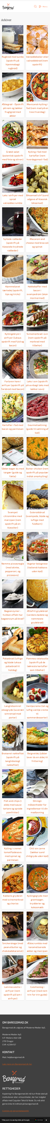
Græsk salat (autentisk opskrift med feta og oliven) (12, 155)
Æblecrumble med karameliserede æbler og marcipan (37, 947)
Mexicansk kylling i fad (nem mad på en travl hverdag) (37, 108)
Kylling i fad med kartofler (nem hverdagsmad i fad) (37, 155)
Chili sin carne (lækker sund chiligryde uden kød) (37, 852)
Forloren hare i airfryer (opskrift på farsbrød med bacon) (12, 385)
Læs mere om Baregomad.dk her (17, 1064)
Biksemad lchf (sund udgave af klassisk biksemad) (37, 199)
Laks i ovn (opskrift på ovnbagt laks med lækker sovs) (37, 385)
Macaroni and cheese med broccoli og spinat (37, 243)
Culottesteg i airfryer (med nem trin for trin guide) (37, 990)
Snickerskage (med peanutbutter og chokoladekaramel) (12, 947)
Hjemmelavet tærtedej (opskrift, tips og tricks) (13, 290)
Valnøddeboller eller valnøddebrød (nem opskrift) (37, 60)
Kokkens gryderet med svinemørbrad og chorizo (12, 899)
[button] (35, 7)
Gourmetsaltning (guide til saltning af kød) (37, 429)
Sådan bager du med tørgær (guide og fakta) (13, 472)
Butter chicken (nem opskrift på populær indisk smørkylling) (37, 472)
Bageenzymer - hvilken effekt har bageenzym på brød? (12, 615)
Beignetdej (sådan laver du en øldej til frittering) (37, 757)
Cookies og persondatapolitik (15, 1111)
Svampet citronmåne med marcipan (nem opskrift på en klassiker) (13, 520)
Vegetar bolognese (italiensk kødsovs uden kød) (37, 567)
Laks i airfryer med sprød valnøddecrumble (12, 199)
